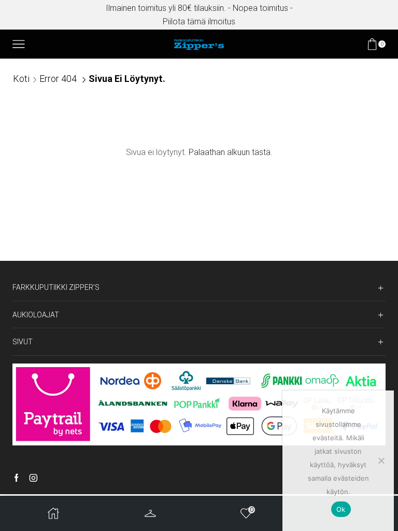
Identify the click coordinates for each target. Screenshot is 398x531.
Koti (21, 78)
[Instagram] (33, 478)
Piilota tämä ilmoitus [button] (199, 21)
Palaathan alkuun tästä (230, 152)
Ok (341, 509)
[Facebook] (16, 478)
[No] (381, 460)
